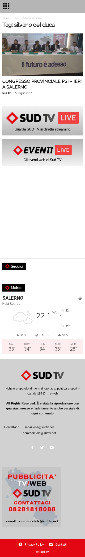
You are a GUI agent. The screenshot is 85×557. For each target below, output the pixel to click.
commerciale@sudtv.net (39, 433)
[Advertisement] (42, 212)
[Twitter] (43, 448)
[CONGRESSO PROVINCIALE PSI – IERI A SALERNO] (42, 54)
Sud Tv (6, 93)
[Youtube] (52, 448)
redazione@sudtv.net (39, 427)
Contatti (61, 544)
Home (5, 17)
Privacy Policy (34, 544)
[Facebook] (33, 448)
